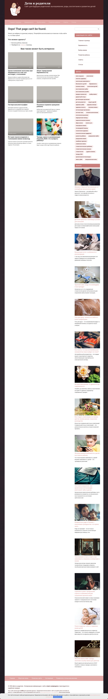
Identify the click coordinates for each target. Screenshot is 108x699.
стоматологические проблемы (84, 146)
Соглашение (49, 678)
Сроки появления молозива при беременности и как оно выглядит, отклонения (20, 72)
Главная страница (15, 22)
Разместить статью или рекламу (66, 678)
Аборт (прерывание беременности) (44, 71)
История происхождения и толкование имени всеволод (19, 138)
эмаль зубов (79, 159)
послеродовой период (82, 128)
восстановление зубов (82, 89)
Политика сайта (37, 678)
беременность (93, 84)
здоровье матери (91, 104)
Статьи (74, 22)
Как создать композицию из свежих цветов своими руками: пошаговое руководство (86, 419)
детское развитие (80, 102)
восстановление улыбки (82, 91)
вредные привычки (81, 94)
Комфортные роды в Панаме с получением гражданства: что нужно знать (87, 524)
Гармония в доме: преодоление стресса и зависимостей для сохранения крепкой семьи (85, 593)
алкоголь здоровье (81, 78)
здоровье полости (80, 107)
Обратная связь (23, 678)
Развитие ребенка (54, 22)
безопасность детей (81, 84)
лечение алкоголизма (92, 112)
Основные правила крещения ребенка (48, 105)
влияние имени (80, 86)
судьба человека (90, 151)
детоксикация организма (82, 99)
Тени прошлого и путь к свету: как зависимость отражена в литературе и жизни (87, 559)
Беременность (28, 22)
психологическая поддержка (83, 133)
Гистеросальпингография (17, 105)
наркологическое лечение (83, 120)
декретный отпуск (81, 97)
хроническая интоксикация (83, 157)
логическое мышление (82, 115)
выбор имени (93, 94)
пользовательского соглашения (49, 692)
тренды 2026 (79, 154)
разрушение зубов (94, 136)
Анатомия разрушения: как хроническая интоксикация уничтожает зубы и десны (83, 488)
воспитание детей (92, 86)
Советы (65, 22)
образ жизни (79, 123)
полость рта (89, 123)
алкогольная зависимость (83, 81)
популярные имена (81, 125)
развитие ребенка (81, 136)
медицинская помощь (82, 117)
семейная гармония (81, 141)
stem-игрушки (80, 76)
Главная (12, 678)
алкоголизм (90, 76)
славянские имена (81, 144)
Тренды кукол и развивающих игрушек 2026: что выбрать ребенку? (48, 138)
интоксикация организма (83, 110)
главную (23, 45)
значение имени (92, 107)
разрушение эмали (81, 138)
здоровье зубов (80, 104)
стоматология (79, 151)
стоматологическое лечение (83, 149)
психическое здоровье (82, 130)
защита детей (92, 102)
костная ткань (79, 112)
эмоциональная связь (91, 159)
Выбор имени (41, 22)
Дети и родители (37, 3)
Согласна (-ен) (57, 697)
